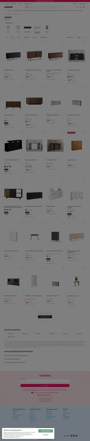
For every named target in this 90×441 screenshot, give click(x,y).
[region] (28, 433)
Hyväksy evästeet (45, 431)
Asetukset (45, 434)
